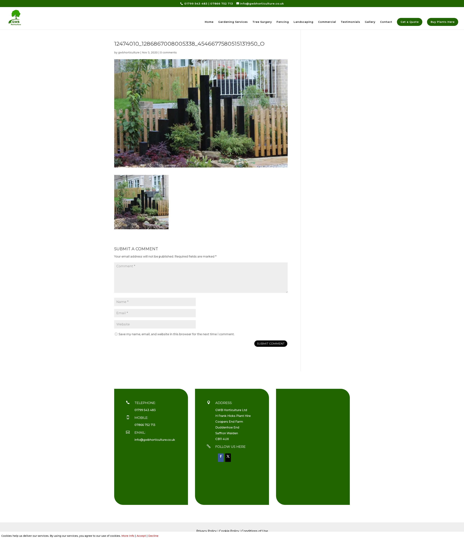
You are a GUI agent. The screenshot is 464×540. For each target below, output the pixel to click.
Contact (386, 22)
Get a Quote (410, 22)
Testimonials (350, 22)
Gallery (370, 22)
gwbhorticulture (129, 52)
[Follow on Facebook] (221, 457)
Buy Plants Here (443, 22)
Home (209, 22)
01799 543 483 (195, 3)
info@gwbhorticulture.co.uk (154, 439)
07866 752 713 (221, 3)
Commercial (327, 22)
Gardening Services (233, 22)
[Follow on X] (228, 457)
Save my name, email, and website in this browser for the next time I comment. (176, 334)
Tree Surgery (262, 22)
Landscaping (303, 22)
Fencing (283, 22)
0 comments (168, 52)
